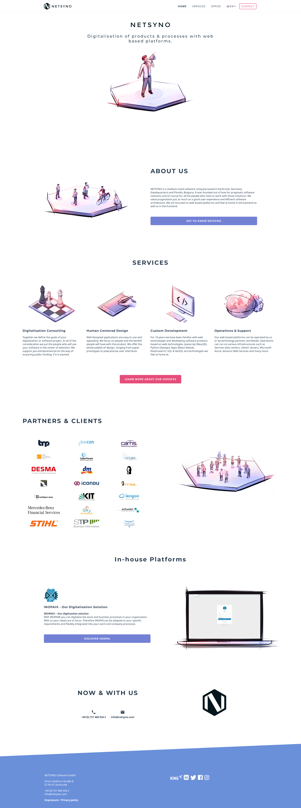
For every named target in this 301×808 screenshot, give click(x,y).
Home (182, 6)
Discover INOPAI (97, 638)
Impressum (52, 800)
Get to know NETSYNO (203, 221)
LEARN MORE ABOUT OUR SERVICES (150, 379)
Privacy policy (69, 800)
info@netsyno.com (122, 717)
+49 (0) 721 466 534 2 (93, 717)
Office (216, 6)
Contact (247, 6)
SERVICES (199, 6)
